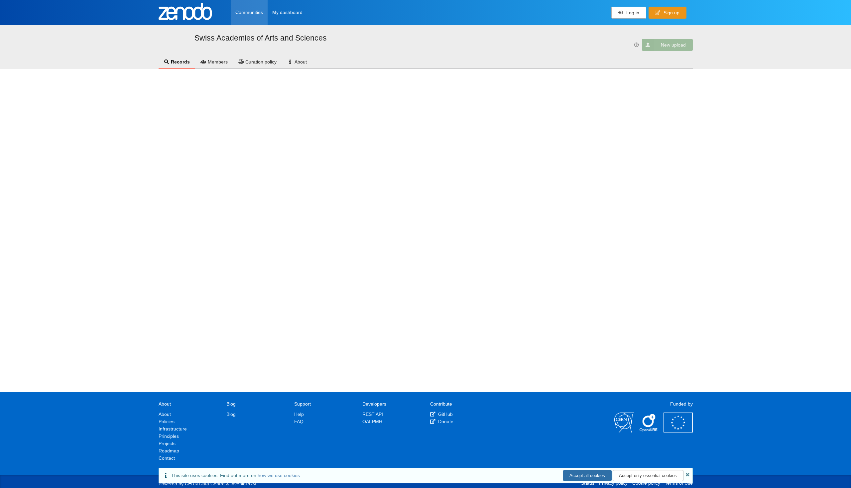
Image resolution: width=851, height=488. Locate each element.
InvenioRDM (243, 483)
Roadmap (169, 450)
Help (299, 414)
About (301, 61)
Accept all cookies (587, 475)
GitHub (445, 414)
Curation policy (261, 61)
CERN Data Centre (205, 483)
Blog (231, 414)
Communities (249, 12)
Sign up (670, 12)
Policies (167, 421)
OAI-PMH (372, 421)
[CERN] (624, 430)
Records (180, 61)
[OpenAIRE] (649, 430)
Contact (167, 458)
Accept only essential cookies (648, 475)
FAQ (299, 421)
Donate (445, 421)
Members (218, 61)
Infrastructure (173, 428)
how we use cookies (279, 475)
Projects (167, 443)
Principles (169, 436)
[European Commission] (678, 430)
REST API (372, 414)
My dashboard (287, 12)
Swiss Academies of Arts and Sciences (260, 38)
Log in (632, 12)
